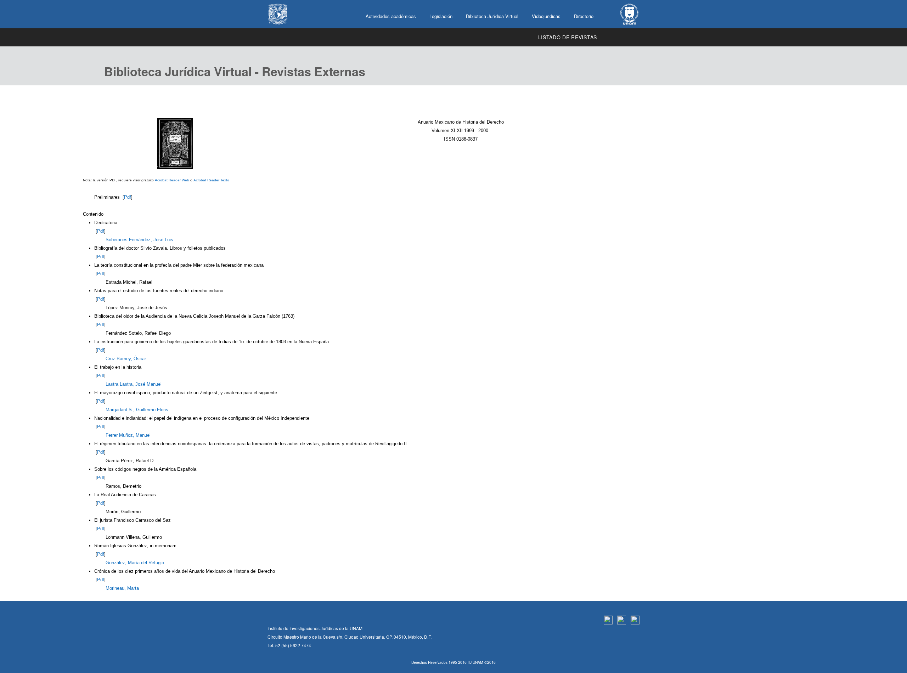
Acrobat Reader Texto (211, 180)
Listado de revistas (567, 37)
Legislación (440, 16)
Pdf (127, 197)
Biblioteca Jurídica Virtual (492, 16)
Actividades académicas (391, 16)
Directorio (583, 16)
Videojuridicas (546, 16)
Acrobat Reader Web (172, 180)
